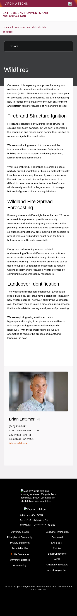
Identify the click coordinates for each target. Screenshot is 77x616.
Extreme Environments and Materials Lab (24, 27)
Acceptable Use (20, 548)
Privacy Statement (20, 542)
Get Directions (33, 514)
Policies (57, 548)
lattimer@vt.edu (18, 443)
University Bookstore (57, 564)
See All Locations (35, 520)
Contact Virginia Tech (38, 525)
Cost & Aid (57, 537)
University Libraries (20, 559)
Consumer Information (57, 532)
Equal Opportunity (57, 553)
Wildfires (8, 31)
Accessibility (20, 565)
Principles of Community (20, 537)
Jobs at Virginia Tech (57, 570)
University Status (20, 532)
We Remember (21, 554)
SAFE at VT (57, 542)
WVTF (57, 559)
